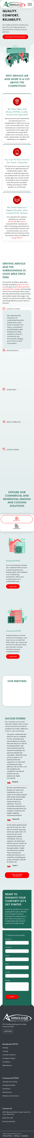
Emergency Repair (9, 1058)
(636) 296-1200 (8, 1118)
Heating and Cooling (10, 1082)
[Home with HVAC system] (17, 545)
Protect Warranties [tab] (13, 422)
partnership (12, 221)
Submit (12, 996)
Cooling (5, 1051)
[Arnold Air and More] (14, 4)
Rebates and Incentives (11, 1096)
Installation (7, 1062)
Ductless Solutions (9, 1055)
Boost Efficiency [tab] (12, 350)
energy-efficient (16, 238)
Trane (22, 221)
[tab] (17, 519)
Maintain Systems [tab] (13, 450)
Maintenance (7, 1092)
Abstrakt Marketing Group (14, 1133)
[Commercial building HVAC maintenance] (17, 615)
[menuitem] (7, 1135)
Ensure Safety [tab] (11, 390)
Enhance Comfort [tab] (13, 309)
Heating (5, 1048)
